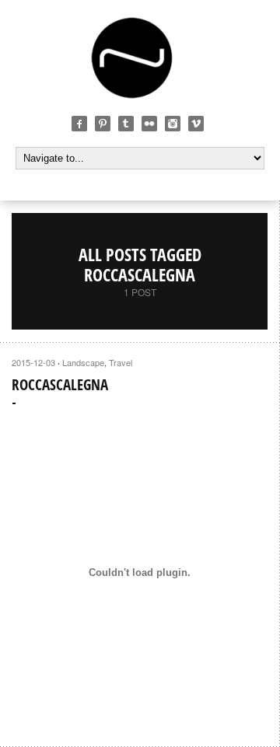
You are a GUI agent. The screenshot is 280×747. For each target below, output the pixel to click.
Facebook (79, 123)
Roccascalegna (60, 385)
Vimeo (196, 123)
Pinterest (102, 123)
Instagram (172, 123)
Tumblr (126, 123)
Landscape (83, 362)
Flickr (149, 123)
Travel (120, 362)
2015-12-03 (33, 362)
